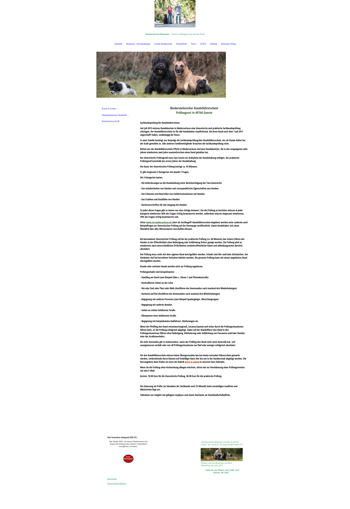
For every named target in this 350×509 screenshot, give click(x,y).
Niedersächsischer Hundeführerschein (116, 115)
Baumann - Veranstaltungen (138, 44)
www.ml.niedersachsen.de (159, 222)
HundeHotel (181, 44)
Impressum (112, 479)
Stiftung (213, 44)
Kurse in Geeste (109, 108)
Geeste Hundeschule (163, 44)
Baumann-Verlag (228, 44)
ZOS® (203, 44)
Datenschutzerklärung (116, 483)
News (193, 44)
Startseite (118, 44)
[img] (175, 13)
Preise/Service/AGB (110, 121)
